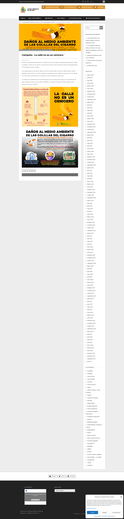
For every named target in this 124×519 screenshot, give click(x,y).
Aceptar (92, 512)
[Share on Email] (34, 171)
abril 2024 (89, 146)
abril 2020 (89, 277)
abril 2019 (89, 309)
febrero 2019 (90, 315)
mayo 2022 (90, 208)
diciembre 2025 (91, 91)
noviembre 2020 (91, 257)
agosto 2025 (90, 102)
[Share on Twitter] (25, 171)
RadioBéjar (90, 446)
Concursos (89, 381)
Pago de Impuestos (70, 7)
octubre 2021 (90, 227)
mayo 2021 (90, 241)
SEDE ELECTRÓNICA (87, 7)
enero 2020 (90, 285)
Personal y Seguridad (92, 440)
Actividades (90, 371)
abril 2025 (89, 113)
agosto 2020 (90, 266)
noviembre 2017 (91, 356)
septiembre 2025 (91, 99)
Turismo (89, 462)
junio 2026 (89, 77)
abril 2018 (89, 342)
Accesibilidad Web (85, 513)
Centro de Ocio (91, 376)
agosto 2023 (90, 167)
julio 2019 (89, 301)
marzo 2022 (90, 214)
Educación (89, 400)
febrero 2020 (90, 282)
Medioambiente (47, 22)
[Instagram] (88, 2)
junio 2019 (89, 304)
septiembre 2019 (91, 296)
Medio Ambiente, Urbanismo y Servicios (36, 22)
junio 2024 (89, 140)
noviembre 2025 (91, 94)
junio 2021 (89, 238)
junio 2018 (89, 337)
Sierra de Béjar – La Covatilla (94, 457)
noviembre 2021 (91, 225)
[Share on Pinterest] (32, 171)
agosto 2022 (90, 200)
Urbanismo (90, 465)
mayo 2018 (90, 339)
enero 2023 (90, 187)
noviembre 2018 (91, 323)
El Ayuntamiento (35, 18)
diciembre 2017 (91, 353)
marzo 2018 (90, 345)
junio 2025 (89, 107)
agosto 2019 (90, 298)
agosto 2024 (90, 135)
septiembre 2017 (91, 358)
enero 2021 (90, 252)
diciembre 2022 (91, 189)
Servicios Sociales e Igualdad (94, 454)
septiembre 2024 (91, 132)
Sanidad (52, 22)
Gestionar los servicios (91, 508)
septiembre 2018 (91, 328)
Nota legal (76, 513)
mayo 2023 (90, 176)
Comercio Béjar (91, 379)
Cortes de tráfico (91, 384)
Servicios (50, 18)
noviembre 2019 (91, 290)
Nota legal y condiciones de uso (108, 516)
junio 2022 (89, 206)
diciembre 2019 (91, 287)
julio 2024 (89, 137)
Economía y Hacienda (92, 397)
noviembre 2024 (91, 126)
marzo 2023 (90, 181)
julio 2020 (89, 268)
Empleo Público (91, 403)
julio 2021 (89, 236)
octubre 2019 (90, 293)
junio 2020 (89, 271)
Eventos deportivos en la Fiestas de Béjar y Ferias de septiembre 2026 (93, 40)
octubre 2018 (90, 326)
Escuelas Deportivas (92, 406)
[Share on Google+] (27, 171)
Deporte (89, 395)
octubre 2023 (90, 162)
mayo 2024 (90, 143)
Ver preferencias (116, 512)
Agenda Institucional (52, 7)
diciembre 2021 (91, 222)
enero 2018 (90, 350)
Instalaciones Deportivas (93, 416)
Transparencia (90, 460)
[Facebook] (83, 2)
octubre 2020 (90, 260)
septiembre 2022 (91, 197)
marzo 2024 (90, 148)
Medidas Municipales (92, 422)
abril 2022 (89, 211)
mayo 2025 (90, 110)
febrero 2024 (90, 151)
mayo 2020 (90, 274)
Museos (89, 432)
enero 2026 (90, 88)
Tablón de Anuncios (93, 18)
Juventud (89, 419)
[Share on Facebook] (23, 171)
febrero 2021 (90, 249)
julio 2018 (89, 334)
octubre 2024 (90, 129)
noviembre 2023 (91, 159)
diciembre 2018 (91, 320)
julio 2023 (89, 170)
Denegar (104, 512)
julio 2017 (89, 361)
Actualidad (25, 22)
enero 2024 (90, 154)
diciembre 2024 (91, 124)
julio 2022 (89, 203)
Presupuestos (90, 443)
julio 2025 (89, 105)
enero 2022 (90, 219)
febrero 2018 (90, 348)
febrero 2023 (90, 184)
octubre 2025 (90, 96)
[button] (121, 497)
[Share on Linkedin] (30, 171)
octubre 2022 (90, 195)
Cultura (89, 387)
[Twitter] (85, 2)
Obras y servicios (91, 435)
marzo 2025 (90, 116)
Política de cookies (97, 516)
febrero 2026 (90, 86)
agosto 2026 (90, 75)
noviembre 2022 (91, 192)
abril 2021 (89, 244)
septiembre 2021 (91, 230)
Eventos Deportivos (92, 408)
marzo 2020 (90, 279)
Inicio (23, 18)
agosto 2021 (90, 233)
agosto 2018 (90, 331)
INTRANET (100, 7)
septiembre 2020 (91, 263)
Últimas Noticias (76, 18)
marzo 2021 (90, 247)
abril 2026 (89, 80)
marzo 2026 (90, 83)
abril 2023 (89, 178)
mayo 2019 (90, 307)
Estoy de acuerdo (35, 499)
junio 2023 (89, 173)
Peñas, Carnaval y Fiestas (93, 438)
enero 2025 (90, 121)
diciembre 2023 (91, 156)
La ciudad (62, 18)
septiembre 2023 (91, 165)
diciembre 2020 (91, 255)
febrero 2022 (90, 217)
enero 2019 (90, 317)
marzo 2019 (90, 312)
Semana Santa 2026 (92, 65)
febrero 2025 (90, 118)
